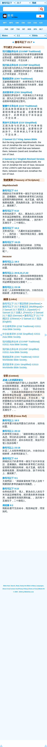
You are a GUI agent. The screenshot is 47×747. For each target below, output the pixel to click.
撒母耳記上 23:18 (11, 287)
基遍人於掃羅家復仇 (13, 380)
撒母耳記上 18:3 (11, 261)
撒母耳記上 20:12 (11, 431)
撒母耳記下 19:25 (11, 242)
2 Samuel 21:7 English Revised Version (23, 159)
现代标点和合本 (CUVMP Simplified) (21, 65)
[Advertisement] (23, 535)
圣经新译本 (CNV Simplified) (17, 92)
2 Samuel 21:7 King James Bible (20, 139)
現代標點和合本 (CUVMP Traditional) (22, 51)
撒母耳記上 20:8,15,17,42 (15, 273)
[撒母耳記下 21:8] (44, 340)
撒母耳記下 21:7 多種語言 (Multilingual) (22, 306)
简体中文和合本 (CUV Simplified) (20, 122)
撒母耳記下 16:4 (11, 228)
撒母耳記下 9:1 (10, 478)
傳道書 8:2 (8, 505)
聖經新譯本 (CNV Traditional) (18, 78)
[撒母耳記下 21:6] (3, 340)
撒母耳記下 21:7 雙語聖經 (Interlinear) (22, 303)
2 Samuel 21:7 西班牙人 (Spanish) (20, 309)
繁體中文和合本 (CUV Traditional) (20, 106)
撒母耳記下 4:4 (10, 190)
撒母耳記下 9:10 (11, 211)
